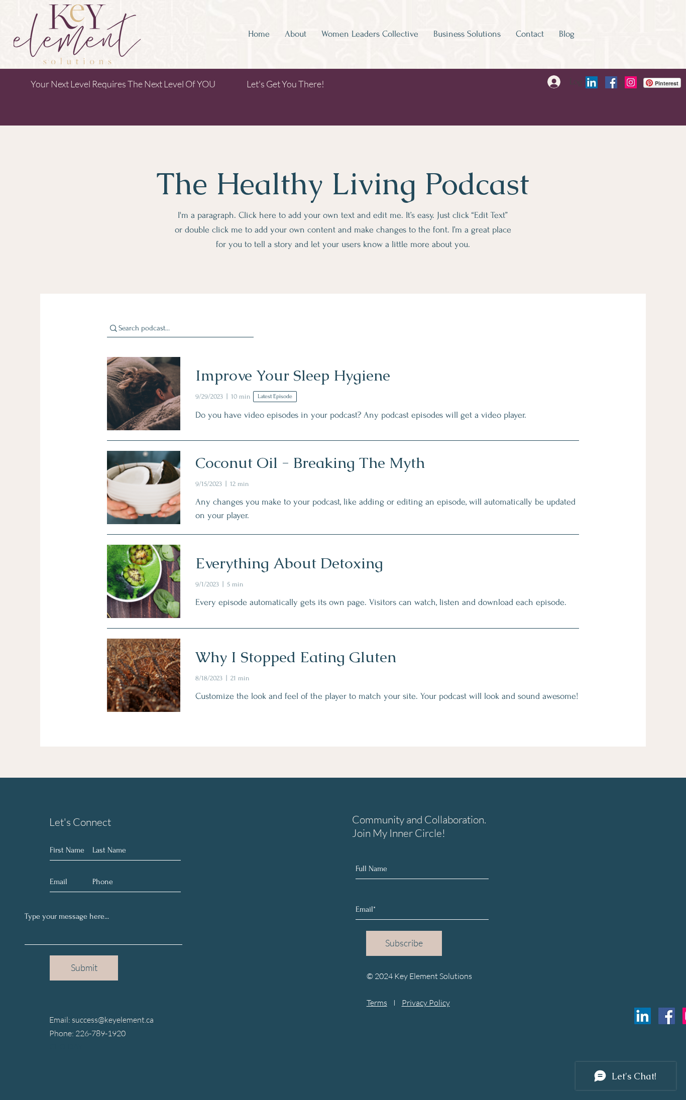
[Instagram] (631, 82)
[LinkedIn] (592, 82)
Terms (377, 1003)
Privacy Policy (426, 1003)
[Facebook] (611, 82)
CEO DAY (66, 1046)
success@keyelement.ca (113, 1020)
